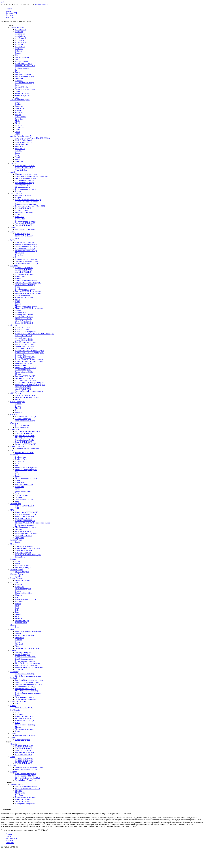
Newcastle (19, 81)
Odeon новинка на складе (25, 661)
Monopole (14, 582)
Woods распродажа (22, 95)
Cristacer (13, 414)
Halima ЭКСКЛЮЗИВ (24, 297)
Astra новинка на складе (25, 242)
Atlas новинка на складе (24, 674)
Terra (17, 238)
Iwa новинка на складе (24, 212)
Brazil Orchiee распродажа (25, 342)
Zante (17, 98)
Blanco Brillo (20, 276)
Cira (16, 55)
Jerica (17, 610)
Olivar (17, 642)
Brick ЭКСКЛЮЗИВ (23, 519)
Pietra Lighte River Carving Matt (27, 778)
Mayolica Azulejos (17, 574)
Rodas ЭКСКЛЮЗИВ (23, 442)
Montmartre (19, 253)
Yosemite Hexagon (22, 621)
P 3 (16, 410)
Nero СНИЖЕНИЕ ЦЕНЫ (25, 395)
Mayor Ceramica (16, 578)
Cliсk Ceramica (16, 393)
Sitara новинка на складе (25, 421)
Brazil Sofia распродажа (24, 344)
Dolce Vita (19, 601)
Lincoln (18, 304)
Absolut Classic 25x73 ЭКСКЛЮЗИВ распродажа (34, 334)
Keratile (13, 544)
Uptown (18, 191)
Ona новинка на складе (24, 181)
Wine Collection (21, 170)
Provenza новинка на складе (26, 665)
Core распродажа (22, 57)
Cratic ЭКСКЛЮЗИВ (23, 750)
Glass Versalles (20, 117)
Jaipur (17, 300)
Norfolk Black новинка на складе (28, 693)
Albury (17, 712)
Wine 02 (18, 159)
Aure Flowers (20, 34)
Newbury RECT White (24, 314)
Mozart (13, 765)
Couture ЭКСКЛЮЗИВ (24, 346)
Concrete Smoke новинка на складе (29, 767)
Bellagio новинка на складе (26, 244)
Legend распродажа (23, 74)
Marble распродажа (22, 580)
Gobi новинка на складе (24, 525)
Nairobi (18, 310)
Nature (17, 480)
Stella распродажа (22, 572)
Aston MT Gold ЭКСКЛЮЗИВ (27, 548)
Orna (17, 627)
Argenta (13, 227)
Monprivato (19, 638)
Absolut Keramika (17, 27)
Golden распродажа (23, 370)
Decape (18, 597)
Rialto (17, 695)
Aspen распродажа (22, 740)
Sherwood (19, 644)
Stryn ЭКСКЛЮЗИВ (23, 321)
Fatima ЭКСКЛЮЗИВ (24, 236)
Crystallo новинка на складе (26, 246)
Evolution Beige (21, 459)
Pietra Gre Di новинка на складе (27, 663)
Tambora (18, 497)
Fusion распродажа (22, 655)
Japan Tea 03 (20, 149)
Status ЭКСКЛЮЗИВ (23, 319)
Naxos (17, 215)
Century (18, 633)
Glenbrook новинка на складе (27, 448)
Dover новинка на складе (25, 687)
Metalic (18, 123)
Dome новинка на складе (25, 249)
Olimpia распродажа (23, 419)
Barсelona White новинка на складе (29, 680)
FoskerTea (19, 112)
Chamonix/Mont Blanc (23, 593)
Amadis (13, 164)
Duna (17, 463)
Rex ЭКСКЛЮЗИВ (23, 195)
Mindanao (19, 78)
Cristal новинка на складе (25, 285)
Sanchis (13, 706)
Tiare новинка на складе (24, 729)
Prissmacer (14, 672)
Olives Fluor (19, 127)
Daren (17, 287)
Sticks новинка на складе (25, 89)
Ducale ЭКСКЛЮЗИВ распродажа (29, 361)
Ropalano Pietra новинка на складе (28, 667)
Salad (17, 155)
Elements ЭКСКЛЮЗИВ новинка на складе (32, 523)
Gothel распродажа (22, 295)
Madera (18, 727)
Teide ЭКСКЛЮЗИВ (23, 536)
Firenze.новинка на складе (25, 689)
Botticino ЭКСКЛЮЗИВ (24, 516)
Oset (12, 629)
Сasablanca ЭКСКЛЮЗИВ (25, 444)
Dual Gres (14, 423)
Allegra (18, 198)
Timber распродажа (22, 801)
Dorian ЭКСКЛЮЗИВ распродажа (29, 359)
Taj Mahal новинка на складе (26, 263)
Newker (13, 625)
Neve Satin (19, 255)
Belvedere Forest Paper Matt (25, 774)
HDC (12, 510)
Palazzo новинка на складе (25, 797)
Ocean (17, 704)
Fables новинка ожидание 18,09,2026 (30, 206)
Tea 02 (17, 157)
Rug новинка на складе (24, 183)
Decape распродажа (23, 553)
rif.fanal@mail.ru (41, 4)
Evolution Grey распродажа (26, 470)
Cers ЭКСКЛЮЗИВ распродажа (28, 283)
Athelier (18, 576)
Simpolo (13, 772)
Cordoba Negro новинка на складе (28, 684)
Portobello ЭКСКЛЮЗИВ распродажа (30, 385)
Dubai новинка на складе (25, 289)
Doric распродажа (22, 565)
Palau (17, 85)
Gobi (17, 474)
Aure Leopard (20, 38)
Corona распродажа (23, 653)
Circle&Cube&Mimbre (23, 142)
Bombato (18, 563)
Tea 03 (17, 130)
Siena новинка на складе (25, 697)
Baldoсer (13, 240)
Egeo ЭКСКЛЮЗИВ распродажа (28, 291)
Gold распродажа (22, 68)
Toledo (17, 132)
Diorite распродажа (22, 234)
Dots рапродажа (21, 61)
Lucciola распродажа (23, 567)
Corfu (17, 59)
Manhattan (19, 529)
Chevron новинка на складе (26, 174)
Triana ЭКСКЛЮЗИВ (23, 225)
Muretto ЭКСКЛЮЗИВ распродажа (29, 308)
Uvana (17, 731)
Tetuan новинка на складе (25, 699)
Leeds (17, 542)
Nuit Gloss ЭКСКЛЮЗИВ (25, 380)
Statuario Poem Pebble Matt (25, 780)
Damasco (18, 110)
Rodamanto (19, 487)
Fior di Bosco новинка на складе (28, 676)
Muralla (18, 614)
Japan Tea (19, 119)
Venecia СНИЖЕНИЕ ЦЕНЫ (27, 397)
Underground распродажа (25, 803)
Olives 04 (18, 151)
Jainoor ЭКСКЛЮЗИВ (24, 372)
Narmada (18, 640)
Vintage (18, 91)
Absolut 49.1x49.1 (22, 329)
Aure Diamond (20, 30)
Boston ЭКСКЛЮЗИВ (24, 168)
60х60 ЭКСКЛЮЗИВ (23, 748)
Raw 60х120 (20, 219)
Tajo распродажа (21, 495)
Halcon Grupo (15, 504)
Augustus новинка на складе (26, 202)
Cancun (18, 53)
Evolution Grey (21, 457)
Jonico (17, 612)
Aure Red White (21, 42)
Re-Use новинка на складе (25, 221)
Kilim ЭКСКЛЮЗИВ (23, 755)
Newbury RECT (21, 312)
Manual (18, 408)
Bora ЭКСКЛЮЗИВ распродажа (28, 631)
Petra (17, 616)
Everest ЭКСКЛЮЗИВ (24, 708)
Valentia (13, 733)
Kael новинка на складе (24, 721)
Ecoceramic (14, 429)
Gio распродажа (21, 210)
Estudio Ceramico (17, 446)
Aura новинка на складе (24, 274)
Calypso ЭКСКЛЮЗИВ (24, 506)
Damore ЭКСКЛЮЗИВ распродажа (29, 353)
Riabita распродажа (22, 799)
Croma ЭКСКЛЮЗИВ (24, 348)
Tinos (17, 646)
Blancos (18, 278)
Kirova (17, 723)
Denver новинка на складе (25, 599)
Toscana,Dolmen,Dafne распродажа (29, 391)
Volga (17, 502)
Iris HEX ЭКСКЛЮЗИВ (24, 636)
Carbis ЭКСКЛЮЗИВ (23, 550)
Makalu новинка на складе (25, 527)
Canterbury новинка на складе (27, 682)
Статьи (8, 11)
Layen (17, 72)
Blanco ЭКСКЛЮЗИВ (24, 716)
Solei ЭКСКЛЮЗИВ (23, 387)
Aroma (17, 102)
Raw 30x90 (19, 217)
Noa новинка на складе (24, 83)
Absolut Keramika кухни (20, 100)
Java (16, 70)
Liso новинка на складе (24, 76)
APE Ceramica (16, 193)
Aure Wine (19, 49)
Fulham (18, 115)
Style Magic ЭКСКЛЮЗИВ (26, 533)
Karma (17, 302)
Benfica (18, 104)
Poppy (17, 153)
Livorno (18, 374)
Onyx (17, 257)
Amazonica (19, 461)
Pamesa (13, 650)
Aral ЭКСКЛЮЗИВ (23, 272)
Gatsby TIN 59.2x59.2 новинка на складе (31, 176)
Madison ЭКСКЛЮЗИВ (24, 378)
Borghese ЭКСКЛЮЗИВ (25, 735)
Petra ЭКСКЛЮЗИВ (23, 531)
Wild (17, 508)
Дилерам (9, 15)
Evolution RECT (21, 365)
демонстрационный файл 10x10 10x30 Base (32, 138)
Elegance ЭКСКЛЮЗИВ (24, 436)
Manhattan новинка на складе (26, 691)
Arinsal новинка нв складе (25, 514)
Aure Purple (19, 40)
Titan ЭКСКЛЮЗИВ (23, 389)
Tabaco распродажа (22, 491)
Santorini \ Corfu (21, 87)
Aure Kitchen (20, 36)
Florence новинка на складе (26, 251)
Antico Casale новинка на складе (28, 200)
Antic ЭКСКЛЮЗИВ (23, 336)
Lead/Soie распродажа (24, 659)
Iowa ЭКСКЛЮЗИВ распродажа (28, 555)
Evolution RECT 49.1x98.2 (25, 368)
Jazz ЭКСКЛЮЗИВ (23, 718)
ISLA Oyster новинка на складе (27, 789)
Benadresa (14, 266)
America (18, 404)
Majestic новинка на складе (26, 306)
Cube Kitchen (20, 108)
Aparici (13, 172)
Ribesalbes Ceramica (18, 701)
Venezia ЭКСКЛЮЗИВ (24, 453)
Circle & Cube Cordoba (24, 140)
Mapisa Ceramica (16, 570)
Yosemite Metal (21, 623)
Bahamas (18, 51)
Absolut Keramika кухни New (22, 136)
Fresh (17, 606)
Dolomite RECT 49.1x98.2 (25, 357)
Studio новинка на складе (25, 229)
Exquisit (18, 604)
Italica (12, 757)
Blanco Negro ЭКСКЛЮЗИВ (26, 512)
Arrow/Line (19, 587)
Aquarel (18, 561)
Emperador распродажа (24, 363)
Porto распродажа (22, 427)
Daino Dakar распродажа (25, 521)
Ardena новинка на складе (25, 417)
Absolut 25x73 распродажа (25, 331)
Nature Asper (20, 482)
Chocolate (19, 161)
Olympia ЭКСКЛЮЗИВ (24, 440)
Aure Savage (20, 47)
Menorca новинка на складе (26, 478)
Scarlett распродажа (23, 185)
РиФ (3, 2)
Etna (17, 465)
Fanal (12, 451)
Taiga (17, 493)
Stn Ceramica (15, 710)
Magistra (18, 791)
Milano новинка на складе (25, 178)
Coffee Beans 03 (21, 144)
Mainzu (13, 559)
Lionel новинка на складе (25, 725)
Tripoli (17, 134)
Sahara (17, 489)
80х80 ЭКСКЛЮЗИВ (23, 270)
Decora (18, 406)
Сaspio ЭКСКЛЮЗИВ (24, 323)
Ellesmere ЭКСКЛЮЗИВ (25, 66)
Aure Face (19, 32)
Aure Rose (19, 44)
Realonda (13, 678)
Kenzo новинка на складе (25, 657)
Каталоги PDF (11, 13)
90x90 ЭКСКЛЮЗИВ (23, 434)
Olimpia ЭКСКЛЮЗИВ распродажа (29, 383)
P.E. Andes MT (21, 557)
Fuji (16, 472)
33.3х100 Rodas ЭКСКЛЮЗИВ (27, 431)
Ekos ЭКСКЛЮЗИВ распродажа (28, 293)
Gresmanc (14, 455)
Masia (17, 121)
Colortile (13, 744)
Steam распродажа (22, 187)
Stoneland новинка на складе (26, 261)
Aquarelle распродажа (23, 338)
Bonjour (18, 591)
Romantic (18, 412)
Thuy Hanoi (19, 538)
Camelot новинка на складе (26, 280)
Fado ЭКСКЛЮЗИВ (23, 208)
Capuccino (19, 106)
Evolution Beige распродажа (26, 468)
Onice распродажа (22, 425)
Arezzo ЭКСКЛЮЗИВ (24, 340)
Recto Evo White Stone (24, 485)
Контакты (10, 17)
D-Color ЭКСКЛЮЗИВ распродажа (29, 351)
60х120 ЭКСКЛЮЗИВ (24, 268)
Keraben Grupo (16, 540)
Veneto (17, 400)
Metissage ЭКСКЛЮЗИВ (25, 438)
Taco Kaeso (19, 670)
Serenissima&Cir (16, 784)
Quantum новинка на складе (26, 259)
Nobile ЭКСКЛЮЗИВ (24, 317)
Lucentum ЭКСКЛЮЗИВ (25, 376)
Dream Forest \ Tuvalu (23, 64)
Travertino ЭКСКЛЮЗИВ (25, 223)
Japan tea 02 (19, 147)
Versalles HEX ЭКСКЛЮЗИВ (27, 648)
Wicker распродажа (22, 93)
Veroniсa (18, 618)
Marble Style (20, 793)
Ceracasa (13, 325)
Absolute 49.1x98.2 (22, 327)
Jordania (18, 476)
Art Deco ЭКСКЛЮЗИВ (25, 166)
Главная (9, 9)
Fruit (17, 608)
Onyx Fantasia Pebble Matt (25, 776)
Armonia (18, 584)
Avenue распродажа (23, 589)
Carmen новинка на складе (25, 204)
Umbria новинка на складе (25, 189)
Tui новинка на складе (24, 499)
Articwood (19, 714)
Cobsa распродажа (17, 402)
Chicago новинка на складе (26, 786)
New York (19, 795)
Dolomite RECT (21, 355)
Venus (12, 738)
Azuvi (12, 232)
